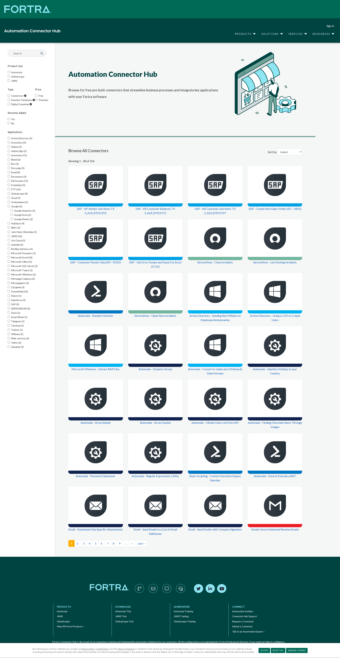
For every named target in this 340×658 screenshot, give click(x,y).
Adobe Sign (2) (19, 151)
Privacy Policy (88, 649)
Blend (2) (16, 159)
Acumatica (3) (18, 142)
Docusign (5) (17, 168)
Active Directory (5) (21, 138)
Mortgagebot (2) (20, 283)
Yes (13, 119)
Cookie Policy (102, 649)
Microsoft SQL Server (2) (24, 266)
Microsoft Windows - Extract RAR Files (96, 369)
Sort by (272, 152)
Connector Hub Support (244, 616)
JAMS (14, 80)
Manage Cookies (297, 650)
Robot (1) (16, 295)
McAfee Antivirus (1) (22, 249)
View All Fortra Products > (70, 626)
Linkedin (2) (17, 244)
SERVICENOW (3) (20, 308)
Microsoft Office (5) (21, 261)
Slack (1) (15, 312)
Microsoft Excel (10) (21, 257)
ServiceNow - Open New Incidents (155, 315)
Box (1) (15, 163)
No (12, 123)
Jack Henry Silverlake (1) (24, 232)
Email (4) (15, 172)
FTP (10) (16, 189)
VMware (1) (17, 334)
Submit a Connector (242, 626)
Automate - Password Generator (95, 476)
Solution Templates (22, 100)
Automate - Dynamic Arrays (155, 369)
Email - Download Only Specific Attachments (95, 529)
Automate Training (183, 611)
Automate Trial (123, 611)
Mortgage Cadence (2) (23, 278)
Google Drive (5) (22, 215)
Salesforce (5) (18, 300)
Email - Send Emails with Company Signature (215, 529)
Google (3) (16, 206)
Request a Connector (243, 621)
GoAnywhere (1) (19, 202)
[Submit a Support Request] (181, 592)
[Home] (31, 31)
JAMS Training (181, 616)
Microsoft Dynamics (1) (23, 253)
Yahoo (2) (16, 342)
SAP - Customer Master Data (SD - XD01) (95, 262)
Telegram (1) (17, 321)
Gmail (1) (16, 198)
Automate (16, 72)
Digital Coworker (20, 104)
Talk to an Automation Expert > (248, 631)
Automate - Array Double (155, 422)
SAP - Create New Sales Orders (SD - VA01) (275, 208)
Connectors (17, 95)
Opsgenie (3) (17, 287)
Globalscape (17, 76)
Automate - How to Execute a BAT (275, 476)
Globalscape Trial (124, 621)
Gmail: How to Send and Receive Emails (275, 529)
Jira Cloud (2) (18, 240)
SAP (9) (15, 304)
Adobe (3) (16, 146)
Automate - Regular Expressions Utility (155, 476)
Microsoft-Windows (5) (23, 274)
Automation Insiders (242, 611)
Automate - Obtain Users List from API (215, 422)
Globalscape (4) (19, 193)
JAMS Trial (120, 616)
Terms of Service (126, 649)
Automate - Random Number (95, 315)
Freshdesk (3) (18, 185)
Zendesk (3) (17, 346)
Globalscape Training (185, 621)
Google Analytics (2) (24, 210)
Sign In (330, 25)
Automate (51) (19, 155)
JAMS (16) (16, 236)
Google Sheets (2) (23, 219)
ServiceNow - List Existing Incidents (275, 262)
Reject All (278, 650)
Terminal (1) (17, 325)
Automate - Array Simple (95, 422)
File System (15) (19, 180)
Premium (43, 100)
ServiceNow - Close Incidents (215, 262)
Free (41, 95)
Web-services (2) (20, 338)
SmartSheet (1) (19, 317)
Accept (264, 650)
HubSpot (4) (17, 223)
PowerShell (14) (19, 291)
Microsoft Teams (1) (22, 270)
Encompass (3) (18, 176)
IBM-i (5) (15, 227)
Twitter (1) (17, 329)
